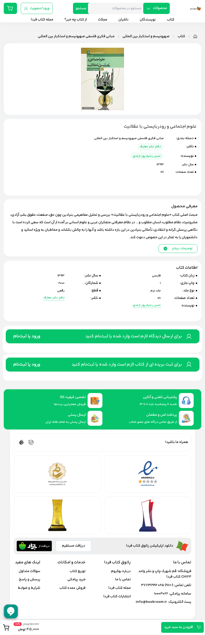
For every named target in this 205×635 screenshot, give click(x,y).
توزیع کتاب (78, 571)
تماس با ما (123, 579)
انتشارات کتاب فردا (117, 596)
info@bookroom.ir (151, 602)
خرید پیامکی (77, 579)
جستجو (81, 8)
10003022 (161, 594)
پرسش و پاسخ (29, 579)
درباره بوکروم (121, 571)
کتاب (181, 36)
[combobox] (117, 8)
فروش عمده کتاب (73, 588)
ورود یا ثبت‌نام (26, 336)
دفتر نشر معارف (150, 146)
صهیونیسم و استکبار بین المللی (146, 36)
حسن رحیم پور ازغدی (147, 156)
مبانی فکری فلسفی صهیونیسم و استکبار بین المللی (76, 36)
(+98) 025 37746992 (157, 585)
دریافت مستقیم (73, 546)
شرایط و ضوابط (29, 588)
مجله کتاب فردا (119, 588)
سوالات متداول (29, 571)
